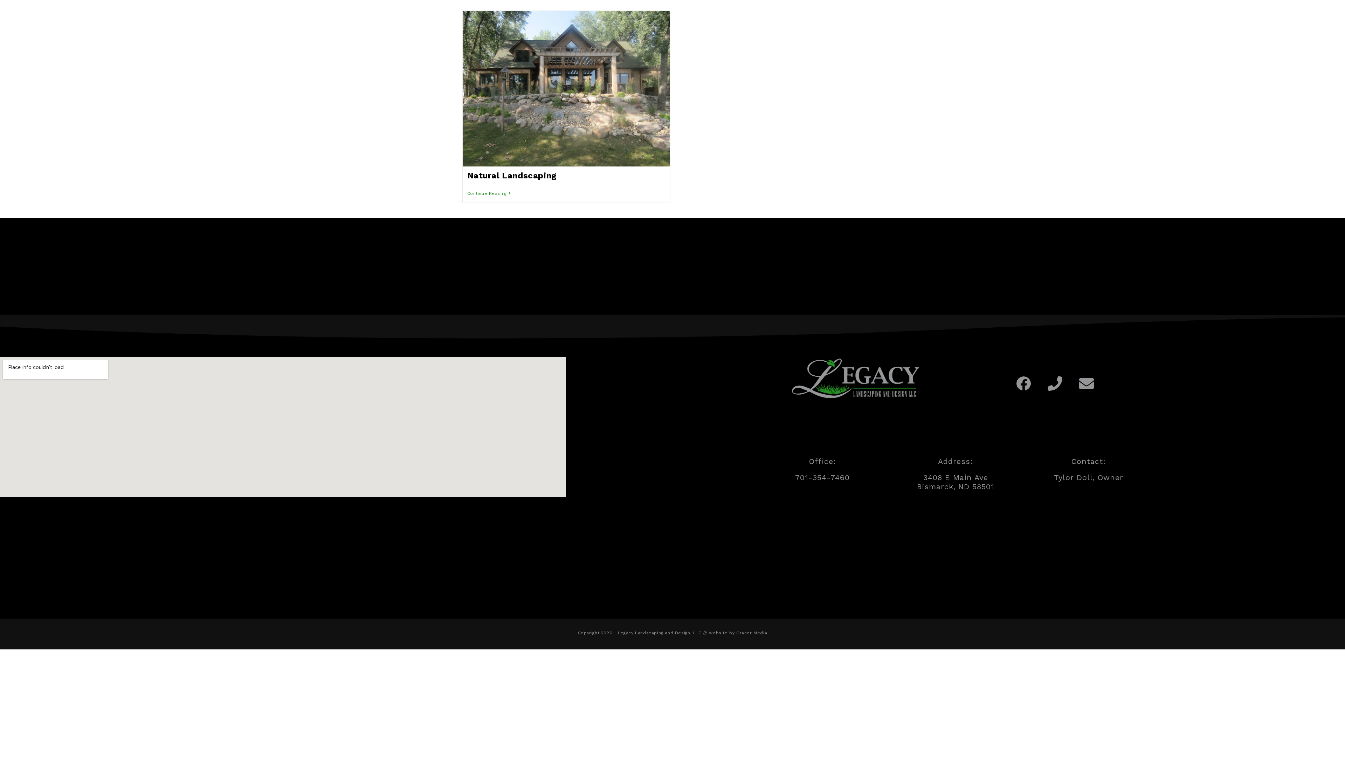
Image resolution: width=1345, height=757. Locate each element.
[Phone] (1055, 383)
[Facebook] (1024, 383)
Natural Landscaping (512, 175)
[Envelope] (1086, 383)
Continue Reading (489, 193)
